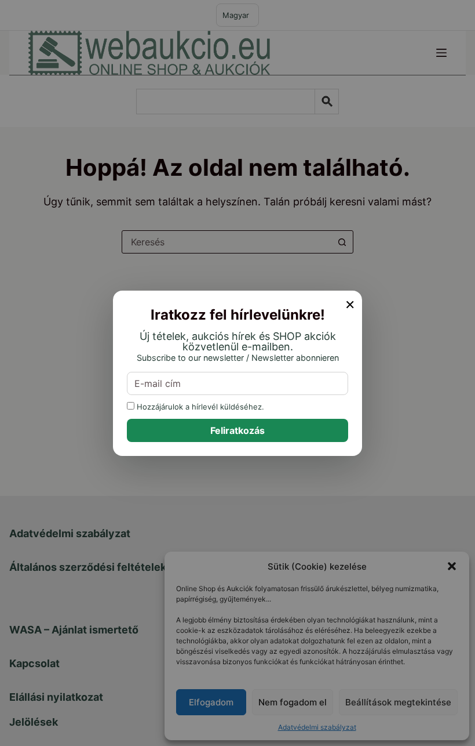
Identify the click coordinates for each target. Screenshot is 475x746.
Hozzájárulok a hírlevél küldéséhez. (199, 406)
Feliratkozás (237, 430)
